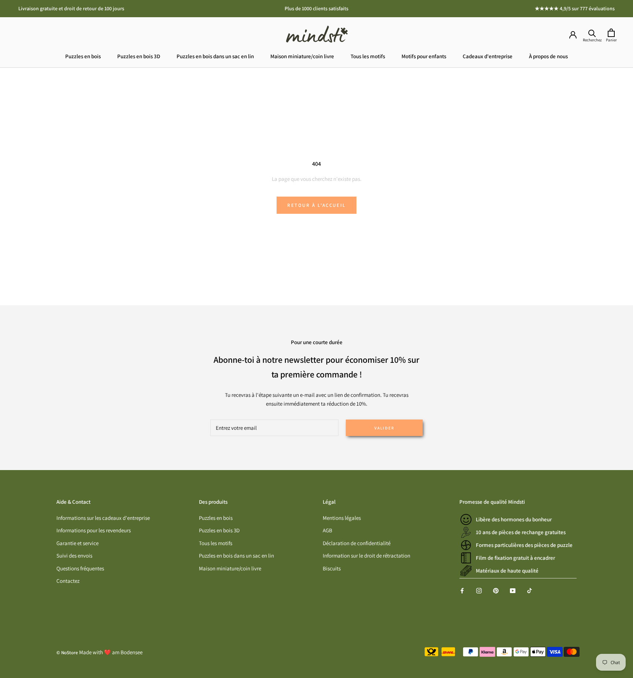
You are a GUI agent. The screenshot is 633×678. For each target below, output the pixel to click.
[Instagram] (479, 590)
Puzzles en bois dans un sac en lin (215, 56)
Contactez (67, 580)
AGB (327, 530)
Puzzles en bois (83, 56)
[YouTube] (512, 590)
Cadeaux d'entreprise (487, 56)
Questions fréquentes (80, 568)
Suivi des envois (74, 555)
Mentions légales (342, 517)
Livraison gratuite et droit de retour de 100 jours (71, 8)
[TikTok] (529, 590)
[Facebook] (462, 590)
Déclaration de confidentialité (356, 543)
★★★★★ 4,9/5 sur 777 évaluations (575, 8)
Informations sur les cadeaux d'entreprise (103, 517)
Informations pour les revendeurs (93, 530)
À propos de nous (548, 56)
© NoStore (67, 652)
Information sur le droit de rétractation (366, 555)
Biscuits (332, 568)
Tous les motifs (368, 56)
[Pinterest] (496, 590)
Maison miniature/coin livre (302, 56)
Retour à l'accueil (316, 205)
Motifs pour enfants (423, 56)
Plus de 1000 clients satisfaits (316, 8)
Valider (384, 428)
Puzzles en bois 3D (138, 56)
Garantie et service (77, 543)
